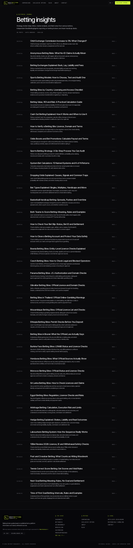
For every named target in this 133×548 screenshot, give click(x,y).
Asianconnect (60, 524)
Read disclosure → (43, 529)
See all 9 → (59, 535)
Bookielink (59, 527)
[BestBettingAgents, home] (12, 517)
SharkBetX (59, 519)
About (57, 3)
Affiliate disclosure (116, 519)
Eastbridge (59, 530)
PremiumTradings (61, 532)
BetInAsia (59, 522)
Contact (64, 3)
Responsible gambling (116, 522)
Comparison (26, 3)
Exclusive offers (39, 3)
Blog (50, 3)
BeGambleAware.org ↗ (17, 533)
